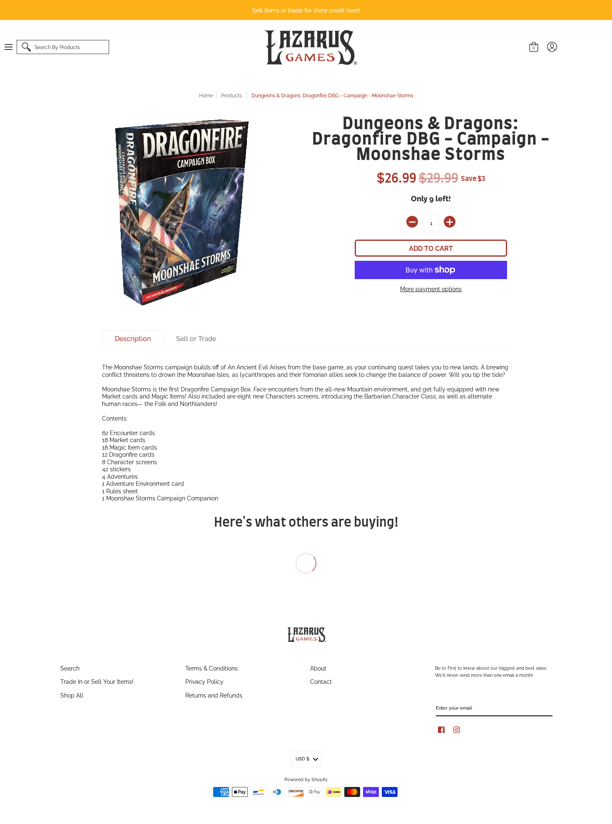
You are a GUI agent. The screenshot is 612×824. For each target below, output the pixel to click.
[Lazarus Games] (309, 47)
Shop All (71, 695)
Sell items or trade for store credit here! (306, 10)
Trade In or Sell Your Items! (97, 681)
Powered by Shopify (306, 779)
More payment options (431, 288)
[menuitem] (12, 47)
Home (206, 95)
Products (231, 95)
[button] (12, 47)
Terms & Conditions (211, 668)
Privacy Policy (204, 681)
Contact (321, 681)
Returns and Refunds (213, 695)
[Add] (449, 222)
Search (70, 668)
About (318, 668)
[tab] (133, 338)
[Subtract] (412, 222)
